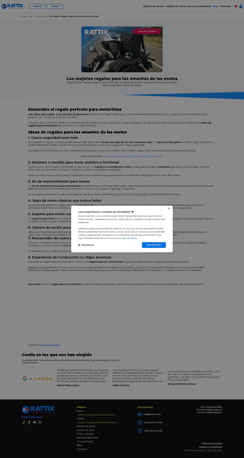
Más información (129, 238)
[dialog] (122, 229)
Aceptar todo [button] (154, 245)
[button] (86, 245)
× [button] (169, 209)
